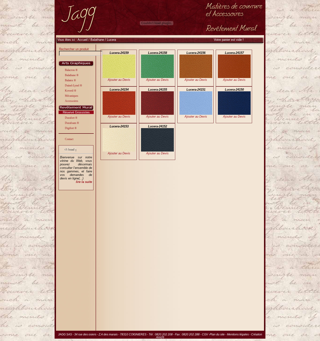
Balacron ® (71, 70)
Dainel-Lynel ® (73, 85)
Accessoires (71, 101)
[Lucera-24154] (119, 113)
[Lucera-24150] (234, 113)
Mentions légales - (239, 334)
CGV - (206, 334)
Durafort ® (71, 117)
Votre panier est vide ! (229, 39)
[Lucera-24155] (157, 113)
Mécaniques (71, 95)
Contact (69, 139)
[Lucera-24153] (119, 150)
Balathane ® (71, 75)
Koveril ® (70, 90)
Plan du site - (218, 334)
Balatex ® (70, 80)
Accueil (83, 39)
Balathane (97, 39)
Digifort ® (71, 128)
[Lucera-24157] (234, 77)
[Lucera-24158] (157, 77)
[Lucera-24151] (195, 113)
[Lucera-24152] (157, 150)
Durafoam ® (72, 123)
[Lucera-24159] (119, 77)
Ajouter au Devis (119, 80)
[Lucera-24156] (195, 77)
